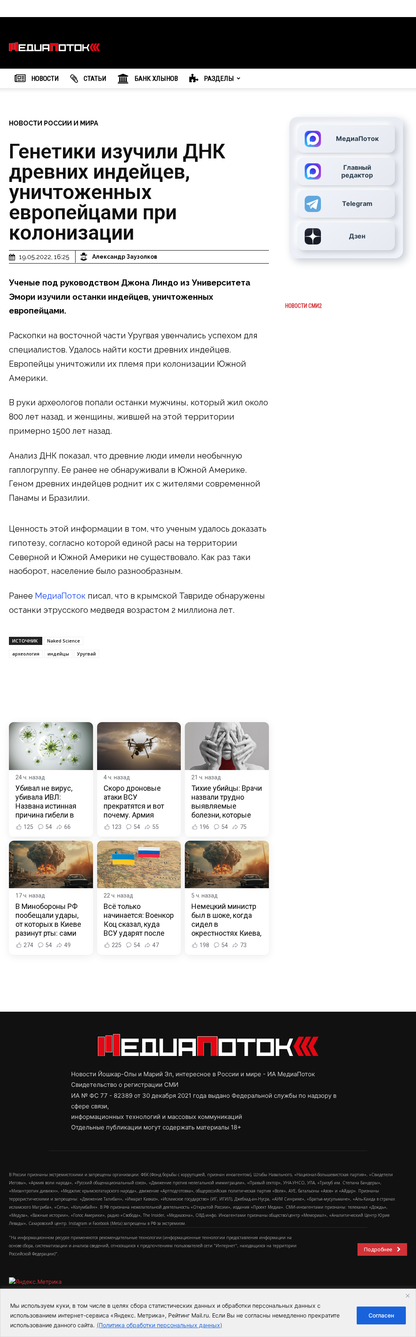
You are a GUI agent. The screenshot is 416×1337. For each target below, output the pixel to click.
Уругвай (86, 654)
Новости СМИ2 (303, 306)
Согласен (381, 1315)
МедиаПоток (60, 596)
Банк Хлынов (155, 78)
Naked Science (63, 641)
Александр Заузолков (124, 256)
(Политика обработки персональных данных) (159, 1325)
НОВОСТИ (44, 78)
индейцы (58, 654)
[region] (208, 1313)
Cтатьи (94, 78)
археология (25, 654)
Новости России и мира (53, 123)
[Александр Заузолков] (85, 257)
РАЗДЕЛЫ (218, 78)
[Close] (407, 1295)
